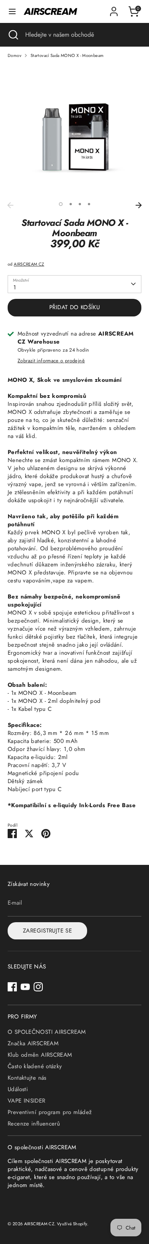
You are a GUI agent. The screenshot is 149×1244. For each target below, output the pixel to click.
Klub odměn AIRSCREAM (40, 1055)
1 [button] (61, 204)
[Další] (138, 205)
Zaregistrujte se (47, 930)
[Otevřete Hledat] (12, 35)
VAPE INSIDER (26, 1100)
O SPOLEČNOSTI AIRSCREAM (47, 1032)
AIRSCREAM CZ (29, 264)
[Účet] (113, 7)
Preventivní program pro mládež (50, 1112)
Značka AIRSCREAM (33, 1043)
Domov (14, 55)
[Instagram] (38, 986)
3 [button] (80, 204)
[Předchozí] (10, 205)
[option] (74, 131)
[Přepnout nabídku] (12, 11)
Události (18, 1089)
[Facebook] (12, 986)
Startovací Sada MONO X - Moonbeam (67, 55)
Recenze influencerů (34, 1123)
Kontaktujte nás (27, 1078)
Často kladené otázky (35, 1066)
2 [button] (71, 204)
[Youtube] (25, 986)
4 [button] (89, 204)
